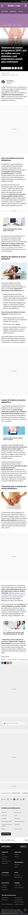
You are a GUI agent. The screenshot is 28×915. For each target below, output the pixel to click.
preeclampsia (22, 249)
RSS (20, 799)
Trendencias (4, 885)
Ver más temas (6, 834)
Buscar (26, 840)
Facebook (13, 68)
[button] (10, 81)
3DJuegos (16, 854)
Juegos (4, 25)
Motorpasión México (18, 904)
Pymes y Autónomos (18, 887)
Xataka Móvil (4, 856)
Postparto (4, 818)
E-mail (21, 68)
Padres (3, 829)
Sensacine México (18, 899)
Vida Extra (16, 856)
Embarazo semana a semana (7, 825)
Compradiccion (5, 889)
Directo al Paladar (5, 875)
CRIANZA (20, 11)
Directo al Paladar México (7, 904)
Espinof (16, 867)
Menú (2, 6)
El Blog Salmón (17, 885)
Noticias (4, 812)
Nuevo (25, 6)
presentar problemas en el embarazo (12, 247)
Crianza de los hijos (19, 821)
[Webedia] (24, 1)
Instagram (17, 799)
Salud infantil (17, 812)
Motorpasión (17, 875)
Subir (22, 846)
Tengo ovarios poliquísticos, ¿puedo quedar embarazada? (12, 229)
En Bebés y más (6, 227)
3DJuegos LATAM (18, 897)
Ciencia (19, 25)
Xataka (3, 854)
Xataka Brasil (5, 899)
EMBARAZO (13, 11)
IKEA (14, 25)
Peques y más (18, 829)
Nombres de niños (16, 793)
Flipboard (18, 68)
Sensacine (16, 864)
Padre (10, 25)
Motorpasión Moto (18, 877)
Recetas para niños (7, 821)
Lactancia (4, 815)
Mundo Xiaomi (5, 863)
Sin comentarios (7, 68)
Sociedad (16, 824)
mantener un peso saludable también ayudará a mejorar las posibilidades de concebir (13, 595)
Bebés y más (14, 6)
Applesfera (4, 859)
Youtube (14, 799)
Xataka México (5, 897)
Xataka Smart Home (6, 861)
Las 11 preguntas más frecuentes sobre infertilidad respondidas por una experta (13, 633)
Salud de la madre (12, 659)
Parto (15, 815)
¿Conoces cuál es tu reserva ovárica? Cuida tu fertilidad (13, 438)
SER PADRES (4, 11)
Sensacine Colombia (18, 902)
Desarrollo (17, 818)
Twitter (16, 68)
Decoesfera (4, 887)
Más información (22, 913)
